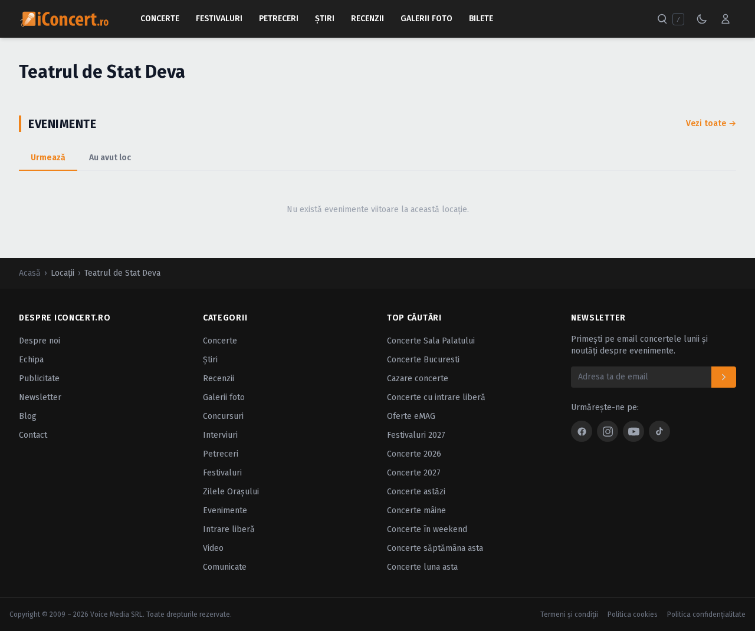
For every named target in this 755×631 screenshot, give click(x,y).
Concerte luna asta (422, 567)
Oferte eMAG (411, 416)
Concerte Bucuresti (423, 360)
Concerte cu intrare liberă (436, 397)
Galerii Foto (426, 19)
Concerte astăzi (416, 492)
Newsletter (40, 397)
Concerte (159, 19)
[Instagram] (607, 431)
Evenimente (225, 511)
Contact (33, 435)
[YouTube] (633, 431)
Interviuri (220, 435)
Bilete (481, 19)
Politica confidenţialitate (706, 614)
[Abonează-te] (723, 377)
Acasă (30, 273)
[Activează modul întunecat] (702, 18)
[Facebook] (581, 431)
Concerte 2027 (414, 473)
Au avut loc (110, 158)
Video (213, 548)
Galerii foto (224, 397)
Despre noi (39, 341)
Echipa (31, 360)
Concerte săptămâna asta (435, 548)
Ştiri (324, 19)
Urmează (48, 158)
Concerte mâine (416, 511)
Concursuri (223, 416)
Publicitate (39, 379)
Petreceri (278, 19)
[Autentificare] (725, 18)
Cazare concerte (417, 379)
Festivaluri (219, 19)
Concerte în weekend (427, 529)
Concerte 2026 (414, 454)
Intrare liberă (229, 529)
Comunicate (225, 567)
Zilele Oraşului (231, 492)
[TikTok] (659, 431)
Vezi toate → (711, 123)
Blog (28, 416)
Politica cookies (633, 614)
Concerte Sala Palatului (431, 341)
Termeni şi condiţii (569, 614)
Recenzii (367, 19)
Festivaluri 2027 (416, 435)
